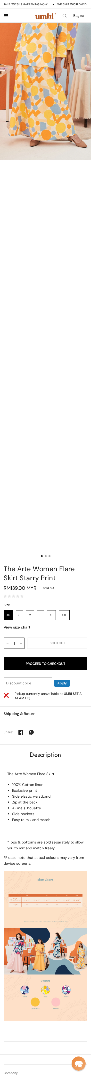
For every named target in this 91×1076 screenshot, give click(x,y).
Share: (8, 732)
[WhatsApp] (31, 732)
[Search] (64, 15)
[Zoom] (45, 91)
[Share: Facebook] (21, 732)
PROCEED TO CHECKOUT (45, 663)
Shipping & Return (19, 713)
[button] (79, 1063)
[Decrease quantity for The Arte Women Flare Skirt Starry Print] (7, 643)
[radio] (8, 615)
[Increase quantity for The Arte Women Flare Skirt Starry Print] (21, 643)
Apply (62, 683)
